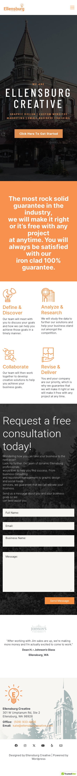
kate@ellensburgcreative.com (33, 725)
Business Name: (16, 538)
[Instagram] (25, 745)
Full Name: (12, 512)
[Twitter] (34, 745)
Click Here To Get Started (38, 134)
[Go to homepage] (14, 7)
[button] (72, 7)
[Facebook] (16, 745)
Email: (9, 526)
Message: (12, 556)
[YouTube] (43, 745)
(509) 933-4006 (25, 722)
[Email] (60, 745)
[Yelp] (52, 745)
